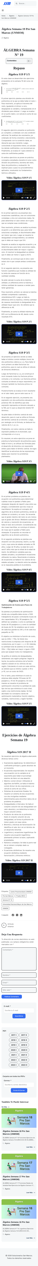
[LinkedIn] (21, 915)
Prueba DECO (20, 896)
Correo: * (7, 1081)
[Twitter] (17, 915)
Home (3, 16)
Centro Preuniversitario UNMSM (20, 892)
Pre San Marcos (8, 896)
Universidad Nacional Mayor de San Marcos (17, 904)
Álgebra (11, 16)
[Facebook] (12, 915)
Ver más (4, 1107)
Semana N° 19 (7, 900)
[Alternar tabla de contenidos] (27, 61)
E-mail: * (7, 1006)
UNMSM (5, 908)
